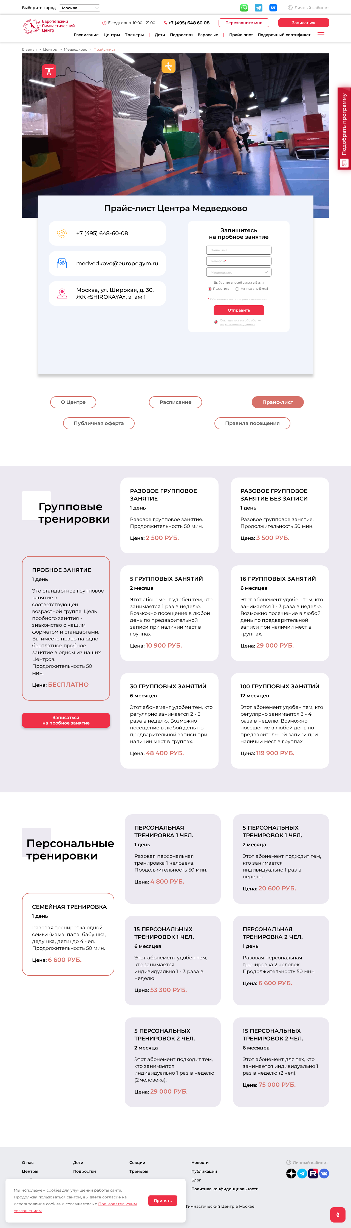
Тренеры (134, 34)
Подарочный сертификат (284, 34)
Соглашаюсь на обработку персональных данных (240, 322)
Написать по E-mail (254, 289)
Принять (163, 1200)
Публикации (204, 1171)
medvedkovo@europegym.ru (117, 263)
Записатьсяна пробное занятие (66, 720)
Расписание (86, 34)
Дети (78, 1162)
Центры (112, 34)
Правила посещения (252, 423)
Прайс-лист (241, 34)
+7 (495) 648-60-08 (102, 233)
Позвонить (221, 289)
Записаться (303, 22)
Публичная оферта (99, 423)
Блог (196, 1180)
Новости (200, 1162)
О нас (27, 1162)
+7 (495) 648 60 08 (189, 22)
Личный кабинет (312, 7)
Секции (137, 1162)
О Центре (73, 402)
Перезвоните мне (243, 22)
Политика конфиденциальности (225, 1188)
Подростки (84, 1171)
